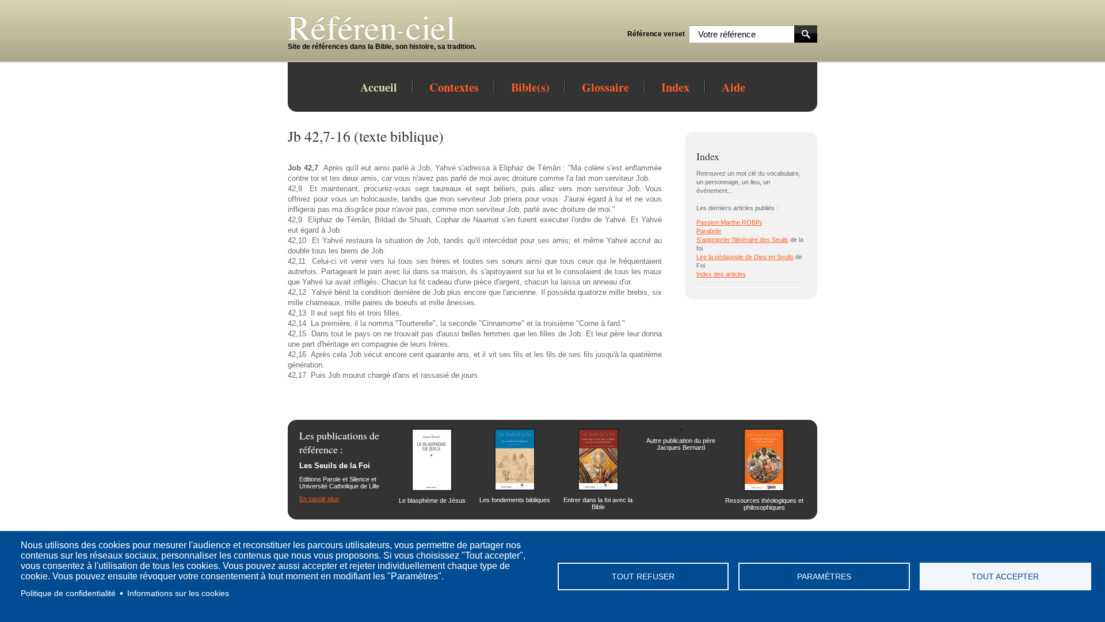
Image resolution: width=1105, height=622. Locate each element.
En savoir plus (319, 498)
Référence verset (656, 34)
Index (675, 87)
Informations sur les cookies (178, 593)
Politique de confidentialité (68, 593)
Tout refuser (643, 576)
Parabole (708, 230)
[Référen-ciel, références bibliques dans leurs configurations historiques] (382, 38)
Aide (733, 87)
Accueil (378, 87)
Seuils (780, 239)
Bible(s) (530, 87)
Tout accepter (1005, 576)
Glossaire (605, 87)
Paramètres (824, 576)
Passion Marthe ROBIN (729, 222)
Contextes (454, 87)
